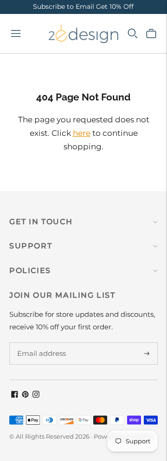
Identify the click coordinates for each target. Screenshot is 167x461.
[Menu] (15, 33)
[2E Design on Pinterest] (25, 395)
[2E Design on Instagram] (35, 395)
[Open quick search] (132, 33)
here (81, 133)
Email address (40, 343)
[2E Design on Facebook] (14, 395)
